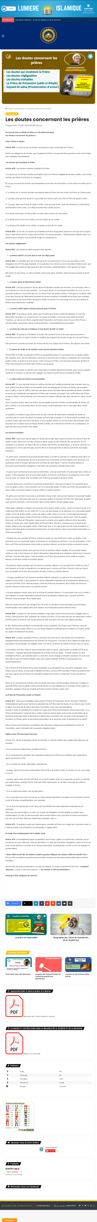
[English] (9, 1169)
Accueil (10, 109)
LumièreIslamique (43, 1206)
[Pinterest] (47, 903)
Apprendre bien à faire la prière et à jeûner (39, 1016)
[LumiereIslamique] (48, 36)
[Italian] (14, 1169)
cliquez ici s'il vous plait (31, 1054)
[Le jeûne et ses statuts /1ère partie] (78, 964)
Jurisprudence (19, 109)
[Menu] (3, 36)
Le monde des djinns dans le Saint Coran (30, 20)
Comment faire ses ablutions (18, 974)
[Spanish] (18, 1169)
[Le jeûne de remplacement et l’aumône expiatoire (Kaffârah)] (48, 964)
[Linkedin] (36, 903)
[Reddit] (53, 903)
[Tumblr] (41, 903)
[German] (11, 1169)
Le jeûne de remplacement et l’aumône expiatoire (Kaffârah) (48, 976)
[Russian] (16, 1169)
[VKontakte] (58, 903)
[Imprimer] (70, 903)
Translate (19, 1174)
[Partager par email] (64, 903)
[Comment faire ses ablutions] (18, 964)
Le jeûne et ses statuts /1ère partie (77, 975)
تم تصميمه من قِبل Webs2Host (64, 1206)
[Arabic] (6, 1169)
